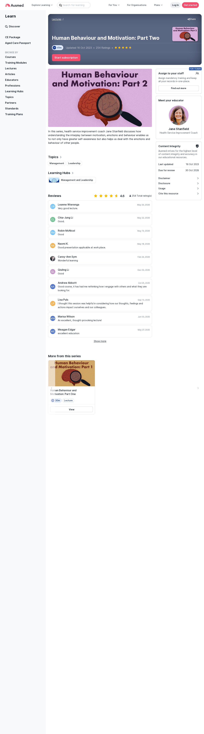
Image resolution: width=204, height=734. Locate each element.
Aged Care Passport (18, 43)
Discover (14, 26)
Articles (10, 74)
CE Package (12, 37)
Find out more (178, 88)
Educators (11, 79)
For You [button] (113, 5)
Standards (11, 108)
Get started (190, 5)
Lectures (11, 68)
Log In (175, 5)
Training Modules (16, 62)
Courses (10, 57)
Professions (12, 85)
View (71, 409)
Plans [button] (157, 5)
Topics (9, 97)
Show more (100, 341)
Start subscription (66, 57)
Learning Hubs (14, 91)
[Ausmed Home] (14, 5)
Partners (10, 102)
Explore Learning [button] (41, 5)
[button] (192, 19)
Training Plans (14, 114)
